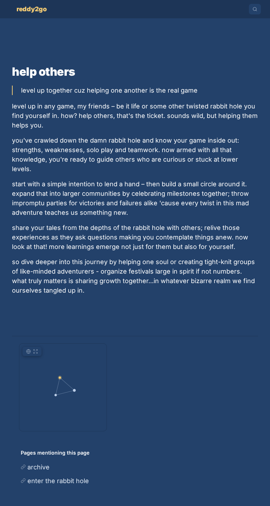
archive (38, 467)
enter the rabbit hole (58, 481)
